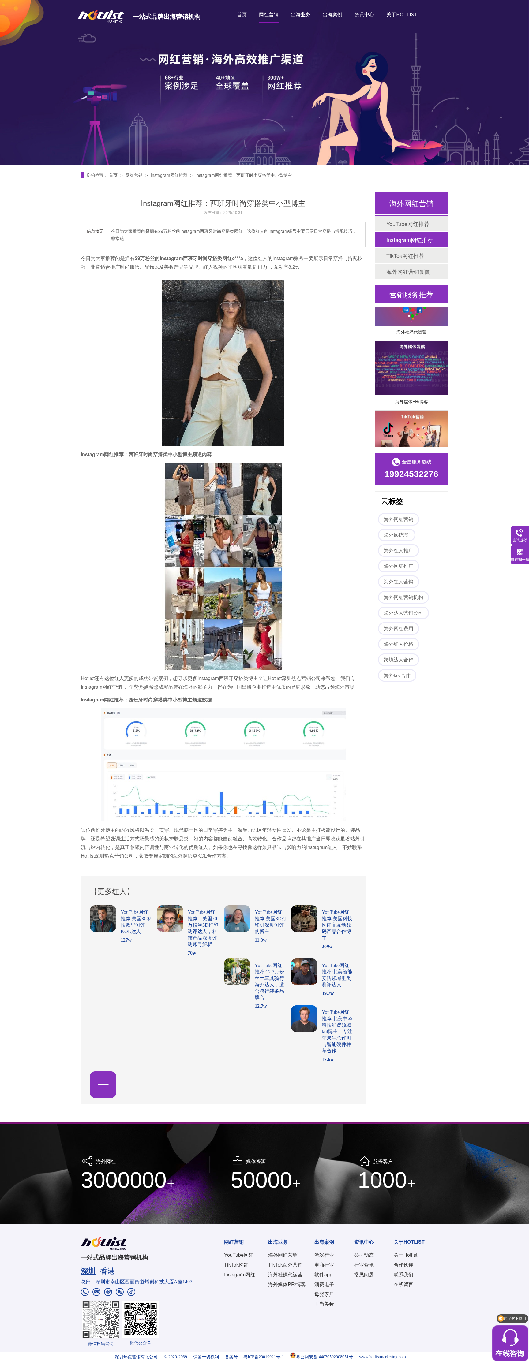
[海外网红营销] (264, 82)
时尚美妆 (324, 1303)
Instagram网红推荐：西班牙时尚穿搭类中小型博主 (243, 175)
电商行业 (324, 1264)
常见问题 (364, 1274)
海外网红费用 (398, 628)
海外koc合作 (397, 675)
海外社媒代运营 (411, 323)
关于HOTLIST (401, 14)
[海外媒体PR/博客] (411, 359)
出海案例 (332, 14)
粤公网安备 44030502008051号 (324, 1357)
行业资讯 (364, 1264)
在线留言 (403, 1284)
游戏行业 (324, 1254)
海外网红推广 (398, 566)
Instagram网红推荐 (170, 175)
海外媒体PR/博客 (411, 393)
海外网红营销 (398, 519)
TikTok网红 (236, 1264)
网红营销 (269, 14)
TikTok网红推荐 (405, 255)
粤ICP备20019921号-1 (263, 1357)
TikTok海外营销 (285, 1264)
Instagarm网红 (239, 1274)
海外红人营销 (398, 581)
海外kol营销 (397, 535)
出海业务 (300, 14)
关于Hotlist (405, 1254)
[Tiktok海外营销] (411, 429)
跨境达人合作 (398, 659)
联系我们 (403, 1274)
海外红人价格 (398, 644)
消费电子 (324, 1284)
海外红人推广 (398, 550)
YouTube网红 (238, 1254)
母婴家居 (324, 1293)
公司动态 (364, 1254)
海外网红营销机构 (403, 597)
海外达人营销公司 (403, 613)
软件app (323, 1274)
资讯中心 (364, 14)
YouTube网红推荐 (408, 224)
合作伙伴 (403, 1264)
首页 (242, 14)
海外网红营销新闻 (408, 271)
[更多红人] (103, 1084)
